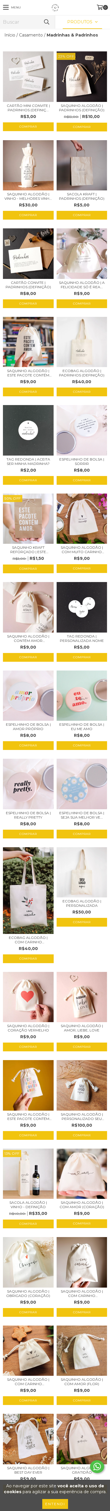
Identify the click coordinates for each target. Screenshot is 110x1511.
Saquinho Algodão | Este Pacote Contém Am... (28, 373)
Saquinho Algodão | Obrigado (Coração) (28, 1293)
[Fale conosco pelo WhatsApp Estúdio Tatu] (97, 1466)
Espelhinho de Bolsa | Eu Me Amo (81, 726)
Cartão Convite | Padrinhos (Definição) (28, 284)
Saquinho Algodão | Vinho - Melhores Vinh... (28, 196)
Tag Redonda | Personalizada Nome (82, 638)
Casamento (31, 35)
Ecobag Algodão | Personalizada (81, 903)
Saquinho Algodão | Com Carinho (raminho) (82, 1293)
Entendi (55, 1504)
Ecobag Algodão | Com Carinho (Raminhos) (28, 939)
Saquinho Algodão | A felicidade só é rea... (82, 284)
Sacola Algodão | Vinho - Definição (28, 1204)
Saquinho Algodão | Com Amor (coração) (82, 1204)
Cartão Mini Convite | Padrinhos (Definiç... (28, 107)
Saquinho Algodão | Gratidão (82, 1470)
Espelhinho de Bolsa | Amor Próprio (28, 726)
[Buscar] (46, 22)
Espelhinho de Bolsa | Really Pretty (28, 815)
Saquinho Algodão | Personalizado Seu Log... (82, 1116)
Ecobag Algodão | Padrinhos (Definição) (81, 373)
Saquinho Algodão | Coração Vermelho (28, 1028)
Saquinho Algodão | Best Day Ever (28, 1470)
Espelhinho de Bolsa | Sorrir (81, 461)
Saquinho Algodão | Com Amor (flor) (82, 1381)
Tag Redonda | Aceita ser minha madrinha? (28, 461)
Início (9, 35)
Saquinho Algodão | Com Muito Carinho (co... (82, 549)
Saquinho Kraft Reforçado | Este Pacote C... (28, 549)
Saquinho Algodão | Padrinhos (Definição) (81, 107)
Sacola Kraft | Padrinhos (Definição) (81, 196)
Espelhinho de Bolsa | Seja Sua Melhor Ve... (81, 815)
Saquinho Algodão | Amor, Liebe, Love (82, 1028)
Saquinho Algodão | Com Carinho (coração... (28, 1381)
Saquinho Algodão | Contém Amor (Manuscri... (28, 638)
